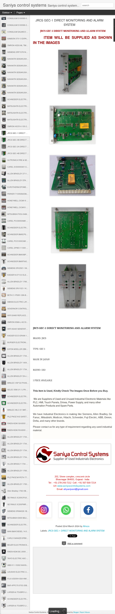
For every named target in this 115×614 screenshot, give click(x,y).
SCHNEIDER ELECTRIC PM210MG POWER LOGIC (28, 524)
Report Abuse (85, 612)
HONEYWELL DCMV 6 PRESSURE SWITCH (25, 200)
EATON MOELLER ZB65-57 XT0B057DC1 (24, 349)
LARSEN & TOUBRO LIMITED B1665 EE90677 (26, 592)
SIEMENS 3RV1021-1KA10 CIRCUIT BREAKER (27, 288)
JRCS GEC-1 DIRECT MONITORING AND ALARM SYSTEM (69, 22)
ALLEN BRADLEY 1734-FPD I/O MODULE (24, 369)
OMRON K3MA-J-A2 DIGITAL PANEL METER (25, 322)
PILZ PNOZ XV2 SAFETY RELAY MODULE (24, 416)
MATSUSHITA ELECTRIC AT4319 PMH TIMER (26, 106)
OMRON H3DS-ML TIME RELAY (20, 45)
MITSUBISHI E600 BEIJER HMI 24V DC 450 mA (26, 517)
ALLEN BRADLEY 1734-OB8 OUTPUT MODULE (27, 457)
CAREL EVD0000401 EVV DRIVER (21, 166)
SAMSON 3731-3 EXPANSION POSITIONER (25, 38)
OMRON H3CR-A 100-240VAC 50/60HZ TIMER (26, 126)
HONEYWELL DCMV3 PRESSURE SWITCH (25, 207)
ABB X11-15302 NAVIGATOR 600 (21, 565)
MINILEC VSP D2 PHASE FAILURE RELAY (24, 382)
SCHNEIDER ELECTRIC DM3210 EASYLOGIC (26, 396)
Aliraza (86, 526)
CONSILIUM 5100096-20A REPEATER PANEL (26, 25)
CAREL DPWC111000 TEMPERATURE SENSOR (27, 247)
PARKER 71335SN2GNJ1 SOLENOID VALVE (25, 193)
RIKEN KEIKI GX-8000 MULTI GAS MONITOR (25, 423)
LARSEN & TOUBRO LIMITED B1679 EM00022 (26, 605)
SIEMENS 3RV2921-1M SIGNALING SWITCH (25, 268)
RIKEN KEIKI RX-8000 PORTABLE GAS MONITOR (27, 430)
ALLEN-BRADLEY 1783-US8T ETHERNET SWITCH (28, 484)
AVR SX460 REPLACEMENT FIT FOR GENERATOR (28, 315)
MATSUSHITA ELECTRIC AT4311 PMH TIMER (26, 119)
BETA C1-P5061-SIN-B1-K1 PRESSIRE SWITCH (27, 295)
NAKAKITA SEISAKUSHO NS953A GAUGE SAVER (28, 79)
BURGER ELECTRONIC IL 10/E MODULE (24, 342)
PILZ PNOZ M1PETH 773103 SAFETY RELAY (26, 477)
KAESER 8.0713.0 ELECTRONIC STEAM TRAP (26, 274)
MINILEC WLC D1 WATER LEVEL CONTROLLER (27, 409)
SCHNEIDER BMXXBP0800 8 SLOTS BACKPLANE (28, 254)
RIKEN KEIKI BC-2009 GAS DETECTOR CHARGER (28, 551)
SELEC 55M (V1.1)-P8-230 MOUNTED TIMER (26, 389)
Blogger (76, 612)
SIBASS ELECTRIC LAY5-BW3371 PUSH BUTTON (28, 301)
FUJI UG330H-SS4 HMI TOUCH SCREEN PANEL (27, 578)
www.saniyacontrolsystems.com (73, 485)
